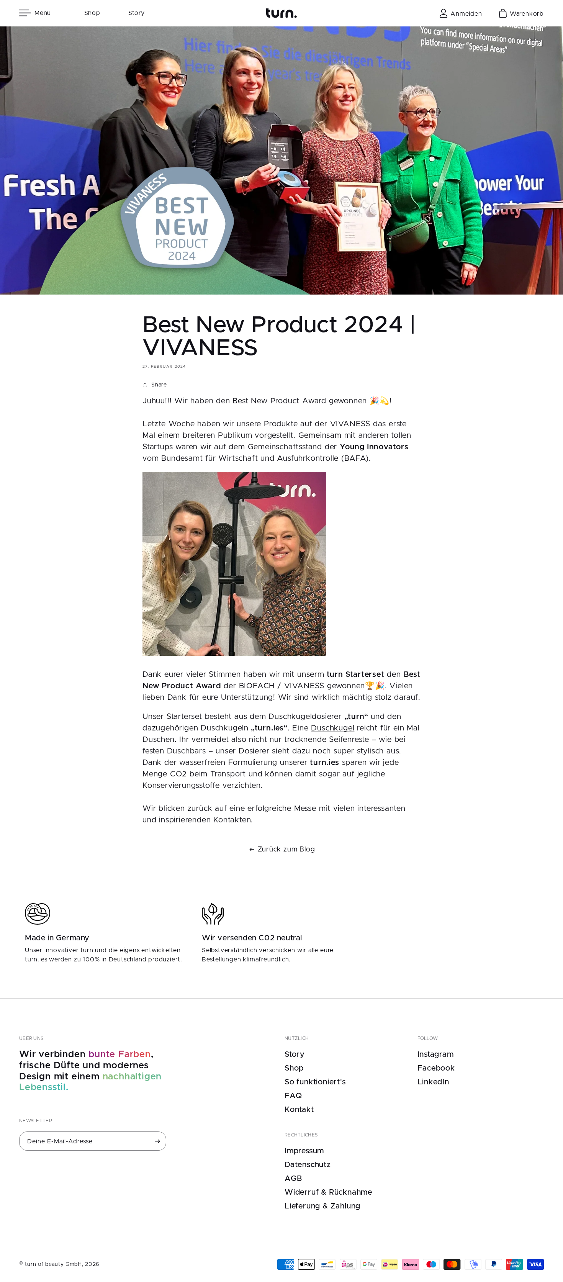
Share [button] (159, 385)
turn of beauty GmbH (53, 1264)
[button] (37, 13)
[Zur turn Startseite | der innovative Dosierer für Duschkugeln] (281, 13)
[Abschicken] (157, 1141)
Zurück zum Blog (286, 849)
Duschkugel (332, 728)
